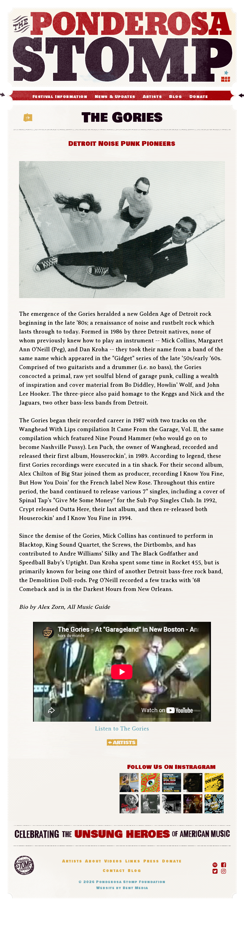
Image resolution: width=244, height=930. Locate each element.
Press (151, 861)
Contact (114, 871)
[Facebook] (223, 864)
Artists (152, 97)
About (93, 861)
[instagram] (223, 870)
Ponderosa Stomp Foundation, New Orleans (24, 865)
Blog (175, 97)
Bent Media (135, 888)
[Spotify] (215, 864)
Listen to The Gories (122, 728)
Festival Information (59, 97)
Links (132, 861)
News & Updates (115, 97)
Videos (113, 861)
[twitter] (215, 870)
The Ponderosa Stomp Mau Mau (122, 47)
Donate (198, 97)
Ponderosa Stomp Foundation (131, 882)
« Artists (122, 742)
